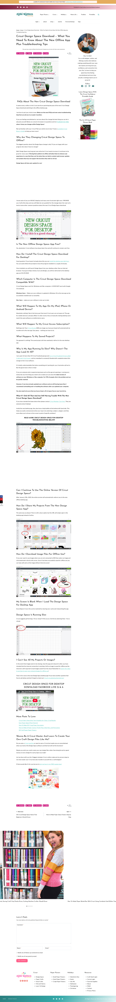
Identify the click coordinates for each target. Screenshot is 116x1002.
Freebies (83, 14)
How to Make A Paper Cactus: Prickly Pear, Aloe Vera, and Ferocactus (39, 727)
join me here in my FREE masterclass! (51, 764)
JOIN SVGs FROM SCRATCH (74, 2)
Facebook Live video (63, 122)
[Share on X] (1, 502)
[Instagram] (20, 7)
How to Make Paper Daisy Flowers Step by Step (58, 905)
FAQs (79, 21)
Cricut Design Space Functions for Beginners (31, 885)
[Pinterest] (27, 7)
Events (60, 21)
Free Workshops (70, 21)
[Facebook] (17, 7)
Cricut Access (32, 328)
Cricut (21, 30)
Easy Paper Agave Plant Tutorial (28, 723)
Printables (92, 14)
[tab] (26, 996)
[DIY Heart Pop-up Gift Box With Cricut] (43, 847)
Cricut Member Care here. (57, 401)
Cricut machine (29, 743)
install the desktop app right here (59, 261)
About (45, 21)
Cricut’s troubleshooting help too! (54, 678)
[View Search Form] (98, 15)
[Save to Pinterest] (1, 499)
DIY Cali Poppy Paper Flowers (28, 730)
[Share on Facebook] (1, 496)
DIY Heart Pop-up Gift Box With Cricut (30, 857)
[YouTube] (24, 7)
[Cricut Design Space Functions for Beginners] (43, 875)
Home (17, 30)
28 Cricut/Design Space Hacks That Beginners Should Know (26, 905)
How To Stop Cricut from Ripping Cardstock (90, 7)
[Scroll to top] (112, 996)
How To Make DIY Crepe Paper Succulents (31, 725)
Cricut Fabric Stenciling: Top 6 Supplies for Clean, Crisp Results (37, 720)
